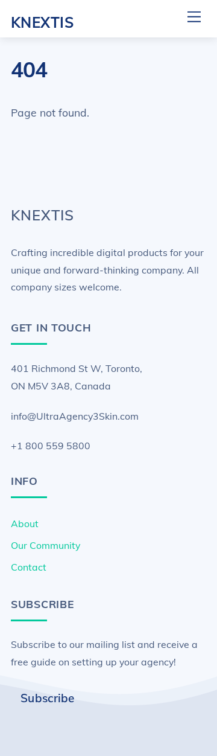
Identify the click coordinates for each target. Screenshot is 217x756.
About (25, 523)
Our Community (45, 545)
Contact (28, 567)
